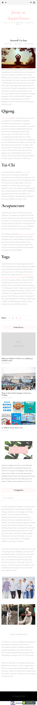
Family (18, 37)
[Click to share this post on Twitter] (13, 318)
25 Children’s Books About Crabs (12, 428)
